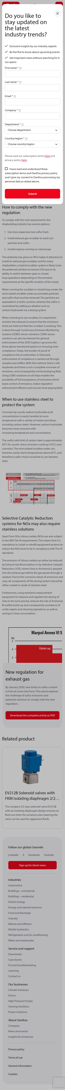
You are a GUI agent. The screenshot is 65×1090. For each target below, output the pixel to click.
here (47, 156)
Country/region (14, 138)
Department (13, 124)
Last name (11, 82)
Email (9, 96)
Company (11, 110)
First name (12, 68)
